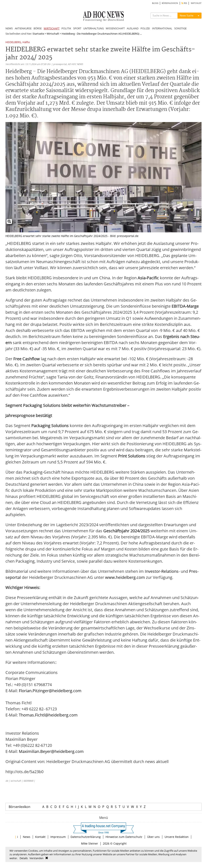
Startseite (38, 33)
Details (24, 858)
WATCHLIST (196, 3)
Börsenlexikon (19, 806)
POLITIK (66, 28)
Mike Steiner (89, 843)
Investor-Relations (161, 571)
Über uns (153, 837)
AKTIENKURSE (23, 28)
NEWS (9, 28)
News (26, 837)
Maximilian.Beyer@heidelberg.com (51, 751)
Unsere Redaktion (177, 837)
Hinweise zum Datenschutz (124, 837)
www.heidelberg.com (125, 577)
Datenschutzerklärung (86, 837)
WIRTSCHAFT (51, 28)
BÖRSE (38, 28)
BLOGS (155, 3)
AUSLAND (132, 28)
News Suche (186, 15)
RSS (185, 3)
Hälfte (26, 42)
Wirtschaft (53, 33)
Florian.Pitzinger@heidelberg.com (50, 690)
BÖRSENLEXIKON (170, 3)
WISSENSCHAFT (115, 28)
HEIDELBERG (13, 42)
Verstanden (36, 858)
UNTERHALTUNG (93, 28)
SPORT (77, 28)
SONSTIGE (180, 28)
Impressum (58, 837)
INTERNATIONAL (162, 28)
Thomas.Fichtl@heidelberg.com (48, 715)
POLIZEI (145, 28)
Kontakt (40, 837)
